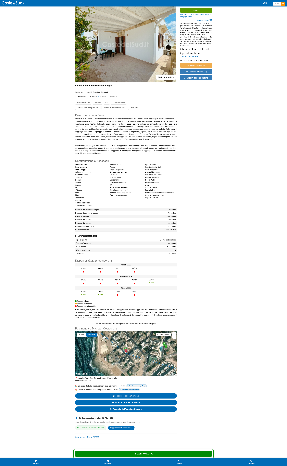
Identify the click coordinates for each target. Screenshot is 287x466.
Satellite (91, 335)
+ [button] (174, 333)
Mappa (81, 335)
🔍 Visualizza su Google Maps (136, 386)
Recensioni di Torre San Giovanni (127, 409)
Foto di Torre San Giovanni (127, 396)
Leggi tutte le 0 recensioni (120, 428)
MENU (265, 3)
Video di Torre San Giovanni (127, 402)
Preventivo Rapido (143, 453)
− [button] (174, 337)
